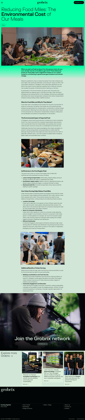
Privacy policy (72, 418)
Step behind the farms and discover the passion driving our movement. (73, 379)
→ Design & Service (27, 408)
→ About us (67, 405)
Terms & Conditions (80, 418)
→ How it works (26, 405)
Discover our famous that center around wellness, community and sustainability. (31, 378)
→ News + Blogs (47, 405)
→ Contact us (67, 406)
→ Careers (66, 408)
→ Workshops (25, 406)
